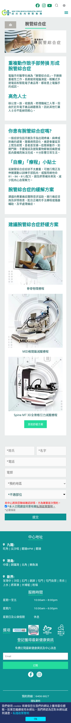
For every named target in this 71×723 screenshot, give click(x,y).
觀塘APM (27, 548)
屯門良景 (51, 580)
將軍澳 (15, 585)
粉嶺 (35, 585)
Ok (35, 719)
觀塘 (38, 548)
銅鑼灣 (15, 564)
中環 (5, 564)
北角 (24, 564)
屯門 (40, 580)
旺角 (5, 548)
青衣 (62, 580)
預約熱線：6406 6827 (35, 696)
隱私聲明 (35, 700)
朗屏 (32, 580)
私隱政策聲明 (21, 713)
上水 (5, 585)
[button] (66, 12)
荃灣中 (7, 580)
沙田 (16, 580)
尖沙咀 (15, 548)
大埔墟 (26, 585)
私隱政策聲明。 (46, 506)
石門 (24, 580)
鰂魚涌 (34, 564)
